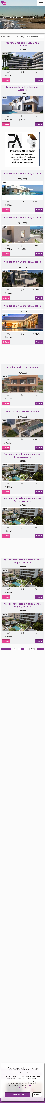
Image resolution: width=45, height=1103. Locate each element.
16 (26, 649)
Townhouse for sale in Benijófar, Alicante (22, 88)
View (38, 80)
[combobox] (34, 36)
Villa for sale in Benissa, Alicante (22, 411)
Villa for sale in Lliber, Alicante (22, 367)
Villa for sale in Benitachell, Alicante (22, 173)
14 (20, 649)
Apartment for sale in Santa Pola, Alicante (22, 44)
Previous (6, 649)
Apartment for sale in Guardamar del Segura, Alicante (22, 455)
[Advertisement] (22, 355)
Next (40, 649)
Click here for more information (27, 1086)
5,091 (32, 649)
